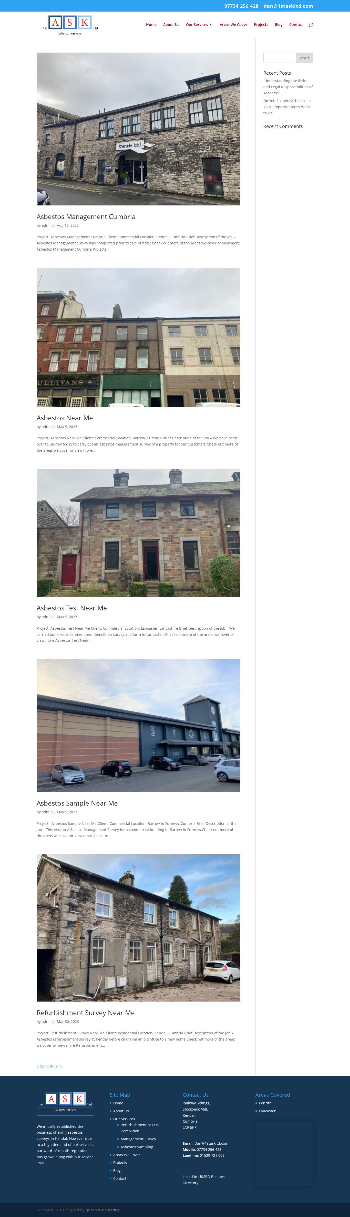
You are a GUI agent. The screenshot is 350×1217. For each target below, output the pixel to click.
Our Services (197, 25)
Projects (261, 25)
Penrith (265, 1103)
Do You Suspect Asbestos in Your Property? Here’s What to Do (287, 106)
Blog (279, 25)
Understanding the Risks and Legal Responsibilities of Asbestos (288, 86)
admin (47, 225)
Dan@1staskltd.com (211, 1143)
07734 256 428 (241, 6)
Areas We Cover (233, 25)
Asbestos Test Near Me (72, 607)
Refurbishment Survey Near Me (86, 1012)
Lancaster (267, 1111)
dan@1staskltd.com (288, 6)
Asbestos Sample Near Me (77, 803)
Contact (296, 25)
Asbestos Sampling (137, 1146)
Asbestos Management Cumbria (86, 216)
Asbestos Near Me (65, 417)
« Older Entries (49, 1066)
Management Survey (138, 1138)
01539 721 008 (212, 1155)
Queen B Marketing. (102, 1210)
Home (151, 25)
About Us (171, 25)
